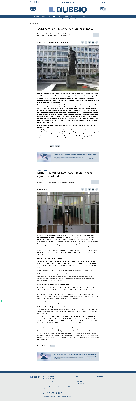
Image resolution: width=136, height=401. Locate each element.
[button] (102, 2)
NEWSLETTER (33, 11)
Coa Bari (58, 146)
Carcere (36, 23)
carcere (52, 345)
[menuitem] (33, 16)
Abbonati (103, 12)
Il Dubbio (32, 23)
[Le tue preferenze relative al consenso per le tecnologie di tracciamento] (1, 300)
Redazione (95, 182)
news (51, 146)
